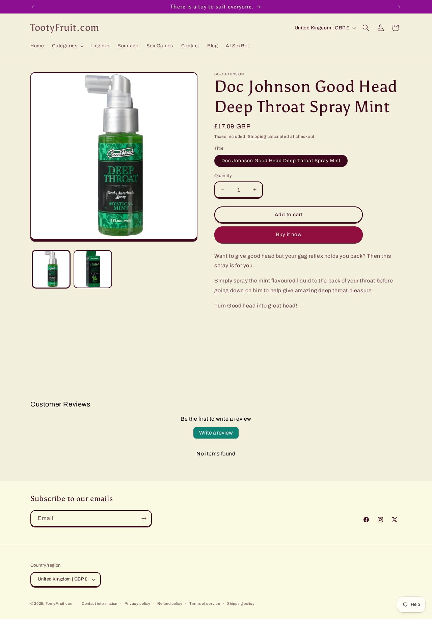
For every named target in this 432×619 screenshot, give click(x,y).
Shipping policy (241, 603)
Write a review (216, 433)
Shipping (257, 136)
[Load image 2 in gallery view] (93, 269)
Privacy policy (138, 603)
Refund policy (169, 603)
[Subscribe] (143, 518)
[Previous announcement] (32, 6)
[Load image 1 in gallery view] (51, 269)
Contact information (99, 603)
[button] (67, 46)
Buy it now (289, 234)
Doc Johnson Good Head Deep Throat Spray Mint (281, 160)
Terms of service (204, 603)
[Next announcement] (399, 6)
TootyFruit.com (60, 603)
